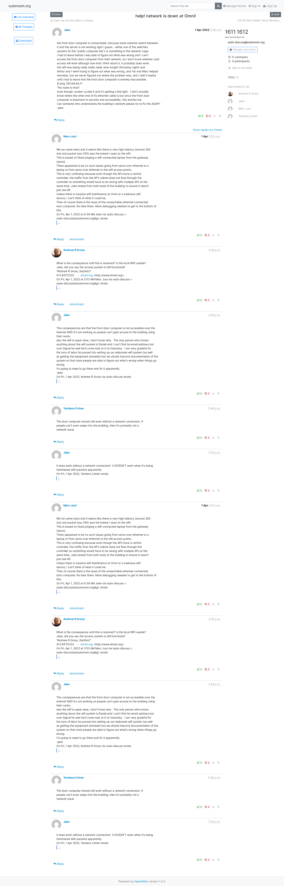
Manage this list (235, 6)
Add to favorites (242, 67)
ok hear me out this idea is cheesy (71, 20)
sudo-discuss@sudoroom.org (246, 42)
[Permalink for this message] (220, 115)
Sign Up (271, 6)
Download (25, 40)
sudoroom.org (20, 6)
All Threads (25, 26)
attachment (77, 239)
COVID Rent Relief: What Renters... (259, 20)
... (59, 223)
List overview (25, 17)
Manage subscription (244, 49)
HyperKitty (141, 881)
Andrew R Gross (74, 250)
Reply (61, 120)
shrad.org (87, 275)
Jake (67, 29)
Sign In (255, 6)
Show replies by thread (207, 129)
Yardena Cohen (73, 408)
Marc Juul (70, 136)
